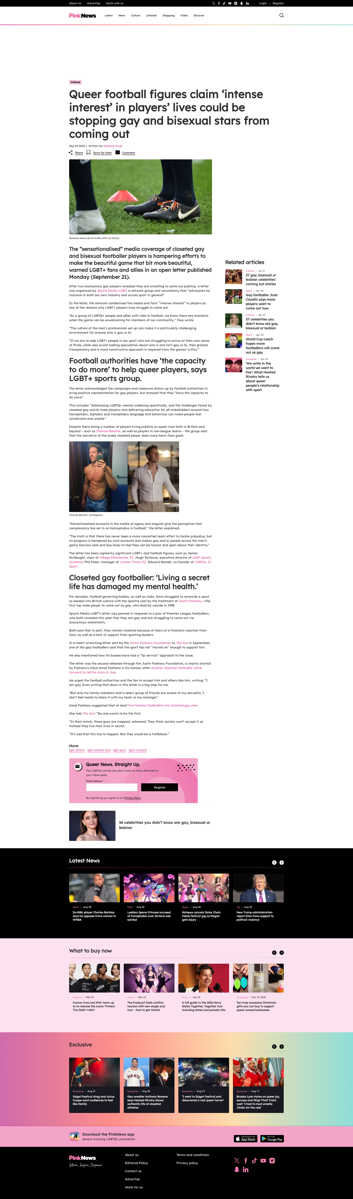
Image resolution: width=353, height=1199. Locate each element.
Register (278, 3)
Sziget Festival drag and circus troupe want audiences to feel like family (93, 1100)
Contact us (133, 1171)
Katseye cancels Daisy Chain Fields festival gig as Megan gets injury (201, 916)
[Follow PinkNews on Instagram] (272, 1161)
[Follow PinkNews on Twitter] (237, 1161)
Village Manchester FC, (117, 557)
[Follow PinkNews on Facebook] (246, 1161)
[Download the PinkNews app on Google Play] (272, 1138)
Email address (99, 780)
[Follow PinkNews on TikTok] (254, 1161)
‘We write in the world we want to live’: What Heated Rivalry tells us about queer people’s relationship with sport (262, 376)
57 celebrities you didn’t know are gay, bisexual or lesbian (262, 323)
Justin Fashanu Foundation (150, 643)
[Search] (281, 15)
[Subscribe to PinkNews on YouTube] (263, 1161)
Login (263, 3)
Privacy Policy (132, 797)
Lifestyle (151, 15)
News (121, 15)
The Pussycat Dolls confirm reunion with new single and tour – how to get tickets (146, 1006)
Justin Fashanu (191, 601)
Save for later (102, 152)
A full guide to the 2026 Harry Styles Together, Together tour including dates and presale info (203, 1006)
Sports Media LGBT (111, 290)
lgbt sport (119, 750)
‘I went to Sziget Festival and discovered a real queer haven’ (203, 1098)
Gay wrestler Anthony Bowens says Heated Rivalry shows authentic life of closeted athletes (147, 1102)
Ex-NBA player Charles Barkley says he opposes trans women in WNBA (94, 916)
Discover (199, 15)
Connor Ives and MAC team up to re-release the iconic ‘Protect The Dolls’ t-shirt (94, 1006)
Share (79, 152)
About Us (75, 3)
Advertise (93, 3)
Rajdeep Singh (113, 146)
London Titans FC (133, 562)
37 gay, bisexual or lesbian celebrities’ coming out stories (261, 279)
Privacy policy (187, 1163)
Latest (109, 15)
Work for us (134, 1187)
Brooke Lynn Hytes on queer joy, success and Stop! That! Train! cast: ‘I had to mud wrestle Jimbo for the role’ (258, 1102)
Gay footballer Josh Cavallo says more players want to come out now (262, 301)
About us (131, 1155)
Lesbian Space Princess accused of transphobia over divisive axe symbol (149, 916)
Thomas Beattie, (109, 431)
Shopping (168, 15)
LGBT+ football (138, 750)
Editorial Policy (136, 1163)
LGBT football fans (99, 750)
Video (184, 15)
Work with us (114, 3)
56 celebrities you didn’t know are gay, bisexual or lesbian (164, 825)
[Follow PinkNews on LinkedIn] (247, 3)
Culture (135, 15)
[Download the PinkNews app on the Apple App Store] (245, 1138)
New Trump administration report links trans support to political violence (255, 916)
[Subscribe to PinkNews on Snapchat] (237, 1170)
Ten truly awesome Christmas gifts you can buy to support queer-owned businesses (256, 1006)
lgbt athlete (77, 750)
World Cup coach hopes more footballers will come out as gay (262, 345)
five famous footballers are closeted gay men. (163, 705)
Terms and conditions (192, 1155)
